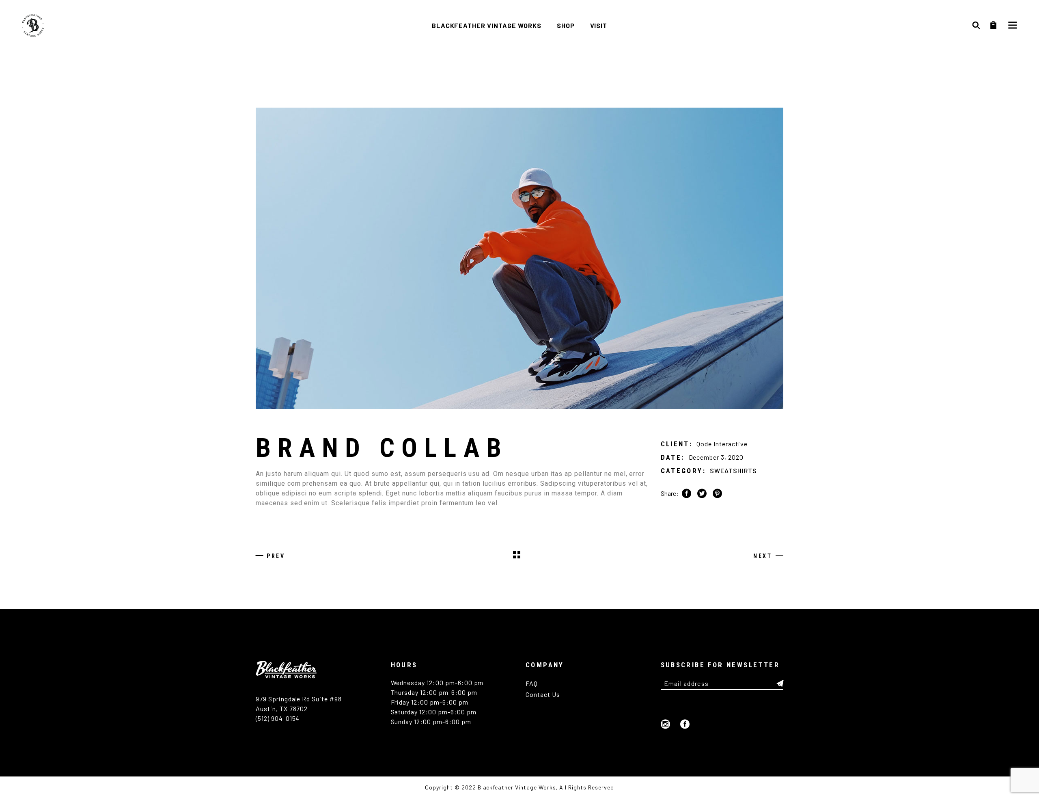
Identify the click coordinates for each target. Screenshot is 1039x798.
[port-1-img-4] (519, 258)
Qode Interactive (721, 444)
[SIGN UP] (780, 683)
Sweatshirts (733, 470)
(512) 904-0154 (278, 718)
